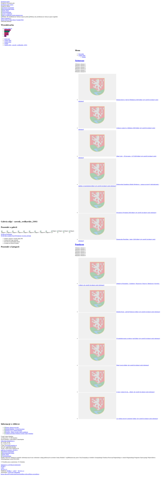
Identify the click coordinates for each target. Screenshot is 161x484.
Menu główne (25, 474)
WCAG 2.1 (4, 469)
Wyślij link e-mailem (6, 235)
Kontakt (19, 20)
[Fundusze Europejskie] (7, 7)
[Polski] (14, 16)
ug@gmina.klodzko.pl (11, 445)
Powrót (12, 241)
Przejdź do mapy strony (7, 4)
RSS (22, 20)
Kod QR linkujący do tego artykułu (21, 235)
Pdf (13, 238)
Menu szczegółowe (34, 474)
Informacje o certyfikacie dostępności (11, 465)
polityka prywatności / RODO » (9, 450)
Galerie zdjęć (81, 55)
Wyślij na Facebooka (6, 234)
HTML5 (3, 466)
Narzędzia (19, 474)
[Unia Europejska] (6, 12)
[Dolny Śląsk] (5, 11)
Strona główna (4, 474)
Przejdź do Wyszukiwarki (8, 3)
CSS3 (2, 468)
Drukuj (11, 240)
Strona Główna (5, 20)
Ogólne (84, 57)
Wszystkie (81, 54)
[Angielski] (43, 16)
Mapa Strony (12, 20)
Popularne (79, 244)
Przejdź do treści (5, 1)
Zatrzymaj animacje (6, 21)
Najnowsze (79, 60)
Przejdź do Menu (5, 6)
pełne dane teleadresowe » (8, 441)
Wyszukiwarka (12, 474)
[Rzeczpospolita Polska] (7, 9)
